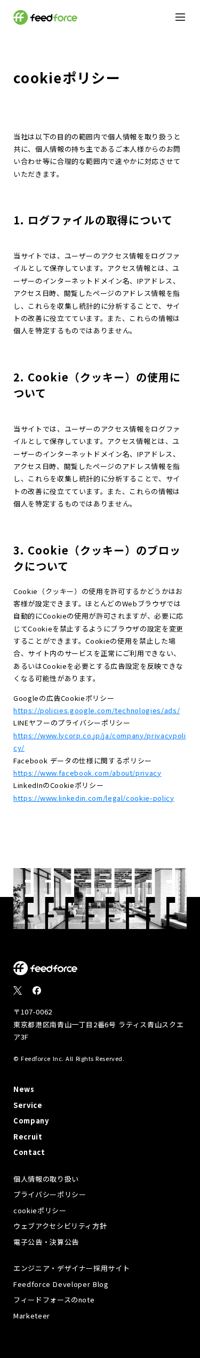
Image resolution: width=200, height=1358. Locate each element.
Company (31, 1120)
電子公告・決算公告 (46, 1242)
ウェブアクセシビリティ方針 (60, 1226)
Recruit (28, 1136)
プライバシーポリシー (49, 1194)
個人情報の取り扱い (46, 1179)
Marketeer (31, 1315)
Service (28, 1105)
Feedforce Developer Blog (61, 1284)
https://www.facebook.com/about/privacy (87, 773)
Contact (29, 1152)
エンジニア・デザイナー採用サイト (71, 1268)
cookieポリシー (40, 1210)
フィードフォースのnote (53, 1299)
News (24, 1089)
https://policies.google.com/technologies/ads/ (96, 710)
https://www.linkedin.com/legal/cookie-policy (93, 798)
